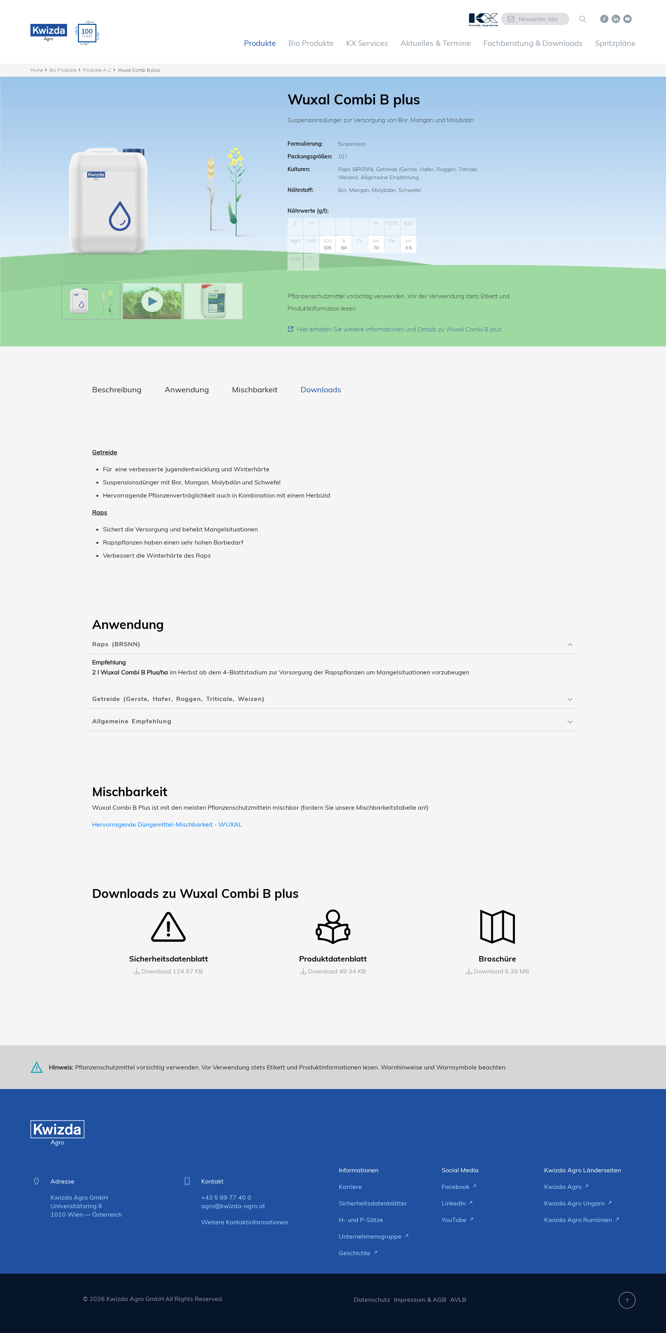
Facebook (456, 1186)
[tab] (333, 644)
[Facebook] (604, 18)
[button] (333, 644)
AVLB (458, 1299)
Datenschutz (372, 1299)
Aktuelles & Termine (435, 43)
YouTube (455, 1220)
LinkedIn (454, 1203)
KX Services (367, 43)
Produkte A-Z (97, 70)
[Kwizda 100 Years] (87, 33)
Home (36, 70)
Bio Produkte (311, 43)
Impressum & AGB (420, 1299)
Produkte (260, 43)
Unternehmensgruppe (371, 1236)
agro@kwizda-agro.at (233, 1206)
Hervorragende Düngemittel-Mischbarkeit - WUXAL (167, 824)
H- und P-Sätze (361, 1220)
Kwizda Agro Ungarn (575, 1203)
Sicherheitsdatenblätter (373, 1203)
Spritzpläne (615, 43)
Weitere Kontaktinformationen (244, 1222)
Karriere (350, 1186)
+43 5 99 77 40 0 (226, 1197)
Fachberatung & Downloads (533, 43)
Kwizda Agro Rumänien (579, 1220)
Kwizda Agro (563, 1186)
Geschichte (355, 1253)
